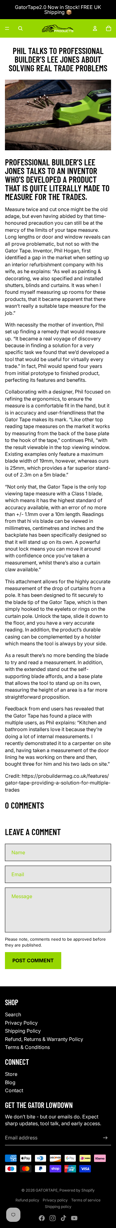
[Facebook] (41, 1218)
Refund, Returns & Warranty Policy (44, 1039)
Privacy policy (55, 1200)
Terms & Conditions (27, 1047)
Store (11, 1074)
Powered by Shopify (77, 1190)
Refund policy (27, 1200)
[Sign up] (105, 1137)
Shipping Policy (23, 1031)
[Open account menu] (95, 28)
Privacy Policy (21, 1023)
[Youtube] (74, 1218)
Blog (10, 1082)
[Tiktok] (63, 1218)
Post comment (33, 960)
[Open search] (20, 28)
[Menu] (7, 28)
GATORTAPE (47, 1190)
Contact (14, 1090)
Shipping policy (58, 1206)
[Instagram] (52, 1218)
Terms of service (86, 1200)
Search (13, 1014)
